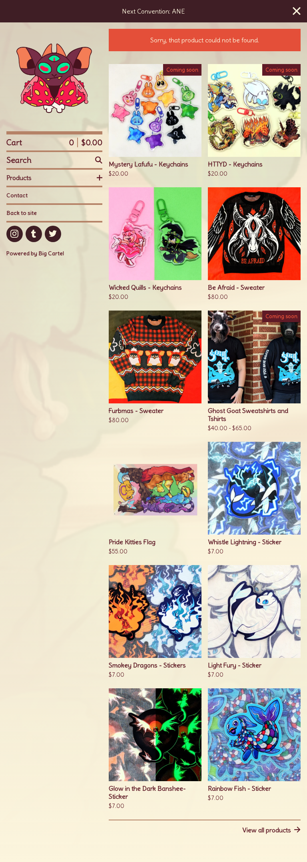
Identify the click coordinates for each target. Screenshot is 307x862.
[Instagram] (14, 234)
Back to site (21, 213)
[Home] (54, 77)
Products (19, 178)
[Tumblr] (34, 234)
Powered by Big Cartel (35, 253)
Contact (17, 195)
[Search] (99, 160)
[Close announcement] (297, 11)
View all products (266, 830)
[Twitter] (53, 234)
